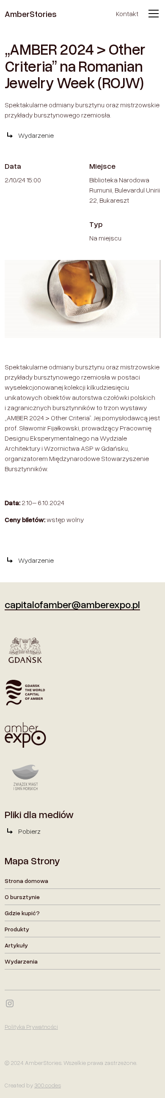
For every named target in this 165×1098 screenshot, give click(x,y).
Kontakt (127, 13)
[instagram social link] (10, 1003)
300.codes (47, 1085)
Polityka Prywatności (31, 1026)
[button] (151, 13)
